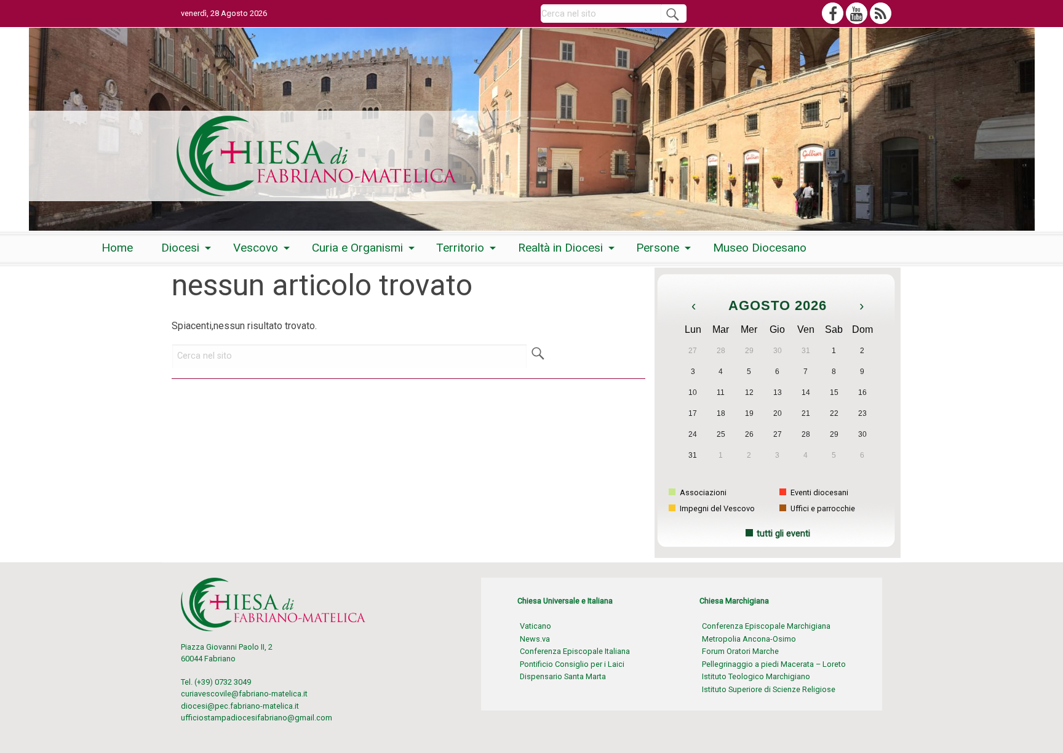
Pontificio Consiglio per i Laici (572, 664)
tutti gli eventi (783, 533)
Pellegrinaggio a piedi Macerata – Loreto (774, 664)
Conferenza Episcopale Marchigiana (766, 626)
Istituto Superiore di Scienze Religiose (768, 689)
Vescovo (255, 248)
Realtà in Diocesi (560, 248)
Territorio (460, 248)
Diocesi (180, 248)
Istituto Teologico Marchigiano (756, 676)
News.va (535, 638)
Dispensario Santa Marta (563, 676)
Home (117, 248)
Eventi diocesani (818, 492)
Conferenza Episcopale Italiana (575, 651)
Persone (657, 248)
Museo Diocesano (759, 248)
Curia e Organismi (357, 248)
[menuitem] (117, 248)
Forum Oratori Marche (740, 651)
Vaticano (535, 626)
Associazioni (702, 492)
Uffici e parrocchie (822, 508)
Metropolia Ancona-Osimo (749, 638)
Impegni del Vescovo (716, 508)
